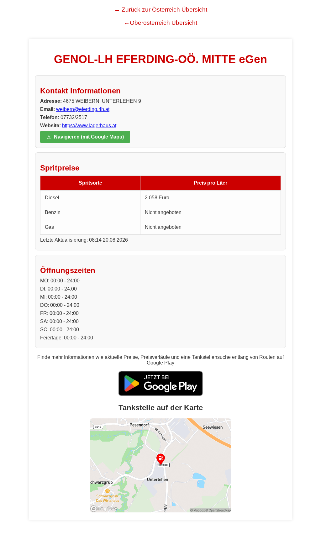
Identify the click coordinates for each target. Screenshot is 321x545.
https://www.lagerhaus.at (89, 125)
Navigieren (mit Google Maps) (89, 136)
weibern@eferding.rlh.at (82, 109)
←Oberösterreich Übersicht (160, 22)
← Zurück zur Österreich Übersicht (160, 9)
